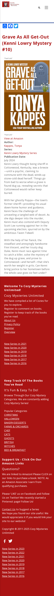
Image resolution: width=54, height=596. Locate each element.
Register (9, 328)
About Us (9, 320)
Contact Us (8, 509)
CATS (7, 434)
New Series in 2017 (15, 359)
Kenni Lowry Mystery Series (20, 153)
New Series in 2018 (15, 355)
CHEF (7, 430)
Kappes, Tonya (13, 145)
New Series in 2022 (13, 552)
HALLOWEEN (11, 418)
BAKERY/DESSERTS (15, 422)
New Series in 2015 (15, 367)
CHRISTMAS (11, 415)
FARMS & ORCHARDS (16, 426)
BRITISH (9, 442)
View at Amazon (13, 138)
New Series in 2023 (13, 548)
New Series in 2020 (15, 347)
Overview (9, 332)
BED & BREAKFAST (15, 450)
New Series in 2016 (15, 363)
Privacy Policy (12, 324)
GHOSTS (9, 438)
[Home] (11, 4)
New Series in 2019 (15, 351)
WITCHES (9, 446)
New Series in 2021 (15, 343)
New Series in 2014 (15, 371)
